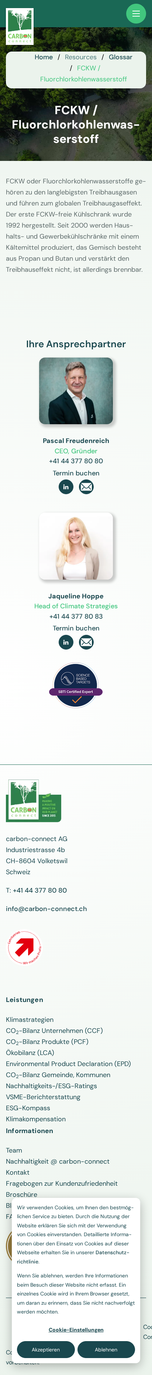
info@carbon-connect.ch (46, 908)
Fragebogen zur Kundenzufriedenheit (62, 1183)
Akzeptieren (46, 1349)
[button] (136, 14)
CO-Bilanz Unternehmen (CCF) (54, 1030)
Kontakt (18, 1172)
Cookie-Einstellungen (76, 1329)
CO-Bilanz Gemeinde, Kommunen (58, 1075)
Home (44, 57)
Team (14, 1150)
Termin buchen (76, 473)
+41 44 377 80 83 (76, 616)
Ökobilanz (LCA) (30, 1052)
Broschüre (21, 1194)
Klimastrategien (29, 1019)
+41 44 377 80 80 (76, 461)
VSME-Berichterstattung (43, 1097)
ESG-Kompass (28, 1108)
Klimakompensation (36, 1119)
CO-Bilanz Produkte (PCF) (47, 1041)
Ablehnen (106, 1349)
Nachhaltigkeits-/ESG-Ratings (51, 1086)
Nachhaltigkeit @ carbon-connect (58, 1161)
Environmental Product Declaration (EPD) (68, 1064)
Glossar (120, 57)
